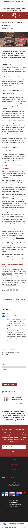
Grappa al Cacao (12, 254)
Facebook (4, 273)
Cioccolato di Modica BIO (14, 180)
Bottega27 (6, 77)
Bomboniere (4, 28)
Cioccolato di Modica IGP (14, 171)
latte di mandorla (20, 237)
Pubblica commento (9, 384)
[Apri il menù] (2, 15)
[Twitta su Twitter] (14, 290)
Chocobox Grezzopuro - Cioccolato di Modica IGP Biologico (17, 399)
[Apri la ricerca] (19, 15)
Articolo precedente (7, 299)
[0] (25, 16)
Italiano (3, 477)
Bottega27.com (17, 271)
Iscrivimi (14, 451)
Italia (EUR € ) (13, 477)
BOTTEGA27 (19, 262)
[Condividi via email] (17, 290)
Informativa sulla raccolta (9, 527)
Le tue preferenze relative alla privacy (15, 524)
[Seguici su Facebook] (9, 485)
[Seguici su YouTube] (18, 485)
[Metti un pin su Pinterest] (11, 290)
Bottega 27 (5, 154)
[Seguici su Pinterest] (15, 485)
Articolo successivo (20, 299)
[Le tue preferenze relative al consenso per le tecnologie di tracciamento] (2, 527)
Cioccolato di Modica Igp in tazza (9, 243)
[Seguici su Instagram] (12, 485)
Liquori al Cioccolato (14, 219)
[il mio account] (22, 15)
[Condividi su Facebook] (8, 290)
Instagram (9, 273)
